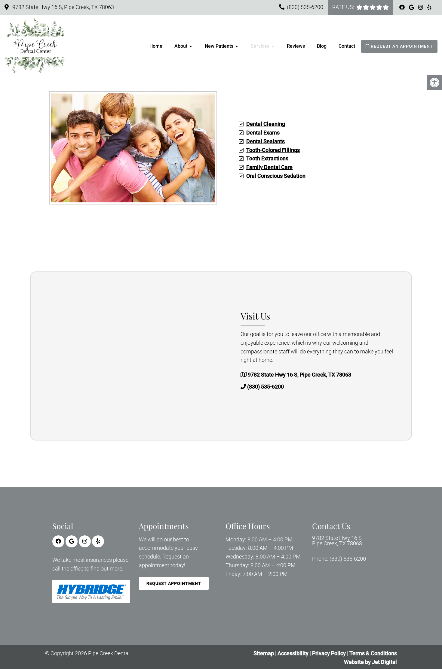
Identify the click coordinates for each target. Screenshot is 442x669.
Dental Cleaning (265, 124)
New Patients (219, 46)
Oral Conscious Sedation (275, 176)
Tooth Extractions (267, 158)
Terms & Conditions (373, 653)
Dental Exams (263, 132)
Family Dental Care (269, 167)
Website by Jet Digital (370, 662)
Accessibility (293, 653)
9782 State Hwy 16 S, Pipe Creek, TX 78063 (62, 7)
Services (260, 46)
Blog (322, 46)
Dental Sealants (265, 141)
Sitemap (263, 653)
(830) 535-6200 (305, 7)
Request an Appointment (401, 46)
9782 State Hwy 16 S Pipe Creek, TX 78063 (337, 540)
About (180, 46)
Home (155, 46)
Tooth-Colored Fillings (273, 150)
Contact (347, 46)
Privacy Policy (329, 653)
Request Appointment (173, 583)
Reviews (296, 46)
